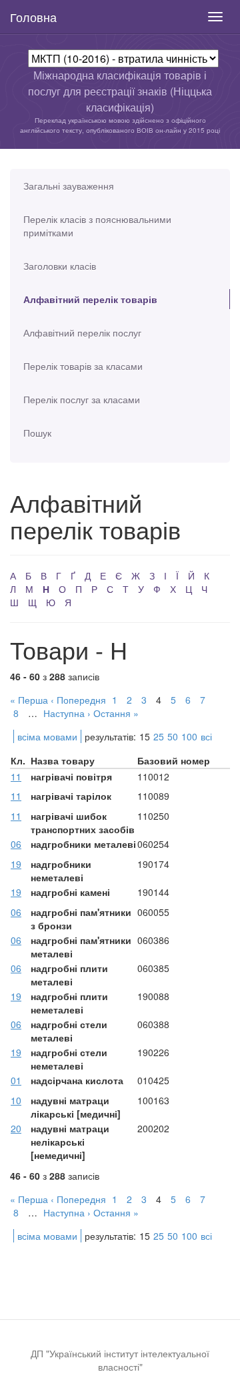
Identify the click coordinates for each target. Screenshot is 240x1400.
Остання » (116, 713)
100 (189, 736)
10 (16, 1100)
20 (16, 1128)
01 (16, 1080)
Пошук (37, 432)
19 (16, 864)
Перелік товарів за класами (83, 366)
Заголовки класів (59, 265)
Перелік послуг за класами (81, 399)
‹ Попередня (78, 699)
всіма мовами (47, 736)
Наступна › (67, 713)
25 (158, 736)
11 (16, 776)
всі (206, 736)
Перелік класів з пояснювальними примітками (97, 225)
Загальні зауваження (68, 185)
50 (172, 736)
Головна (33, 16)
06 (16, 844)
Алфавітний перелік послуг (82, 332)
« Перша (29, 699)
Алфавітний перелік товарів (90, 299)
